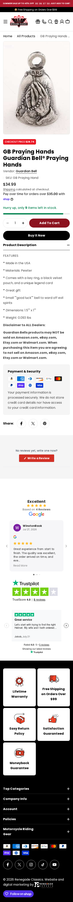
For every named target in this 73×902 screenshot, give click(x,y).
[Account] (62, 21)
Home (7, 36)
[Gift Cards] (37, 21)
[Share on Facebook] (21, 423)
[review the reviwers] (15, 537)
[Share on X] (33, 423)
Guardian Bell (26, 171)
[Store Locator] (56, 21)
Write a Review (40, 459)
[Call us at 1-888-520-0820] (44, 21)
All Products (26, 36)
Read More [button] (20, 566)
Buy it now (36, 235)
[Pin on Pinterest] (44, 423)
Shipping (9, 189)
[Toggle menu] (5, 21)
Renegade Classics (29, 879)
